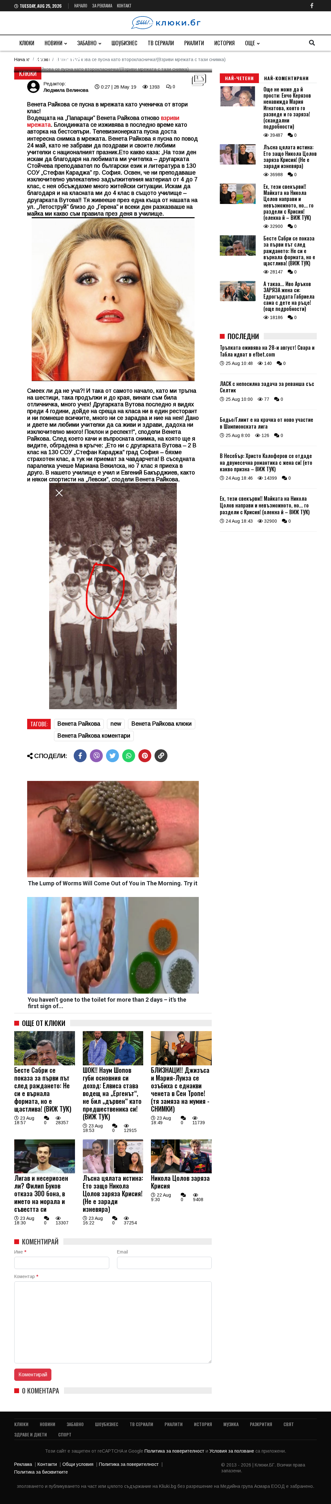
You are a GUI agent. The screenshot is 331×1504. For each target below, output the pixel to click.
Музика (231, 1424)
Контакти (47, 1464)
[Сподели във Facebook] (80, 755)
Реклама (23, 1464)
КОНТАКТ (124, 5)
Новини (53, 43)
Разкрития (261, 1424)
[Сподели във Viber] (96, 755)
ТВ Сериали (161, 43)
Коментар (26, 1276)
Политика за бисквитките (41, 1472)
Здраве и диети (30, 1434)
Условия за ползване (232, 1451)
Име (20, 1252)
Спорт (64, 1434)
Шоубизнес (124, 43)
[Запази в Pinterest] (144, 755)
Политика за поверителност (175, 1451)
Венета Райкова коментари (94, 735)
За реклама (102, 5)
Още (250, 43)
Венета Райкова (79, 723)
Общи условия (77, 1464)
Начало (80, 5)
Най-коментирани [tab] (286, 78)
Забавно (87, 43)
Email (122, 1252)
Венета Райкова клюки (162, 723)
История (224, 43)
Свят (288, 1424)
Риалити (194, 43)
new (116, 723)
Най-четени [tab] (239, 78)
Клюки (26, 43)
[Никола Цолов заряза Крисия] (181, 1171)
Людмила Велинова (65, 90)
